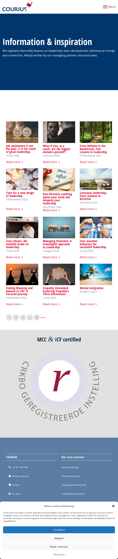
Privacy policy (59, 554)
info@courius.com (20, 476)
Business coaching (70, 467)
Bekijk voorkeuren (59, 546)
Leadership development (73, 493)
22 (37, 317)
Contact (15, 485)
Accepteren (59, 530)
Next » (43, 317)
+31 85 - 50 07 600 (20, 467)
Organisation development (74, 485)
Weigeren (59, 538)
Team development (71, 476)
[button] (113, 506)
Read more (13, 162)
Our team (16, 493)
